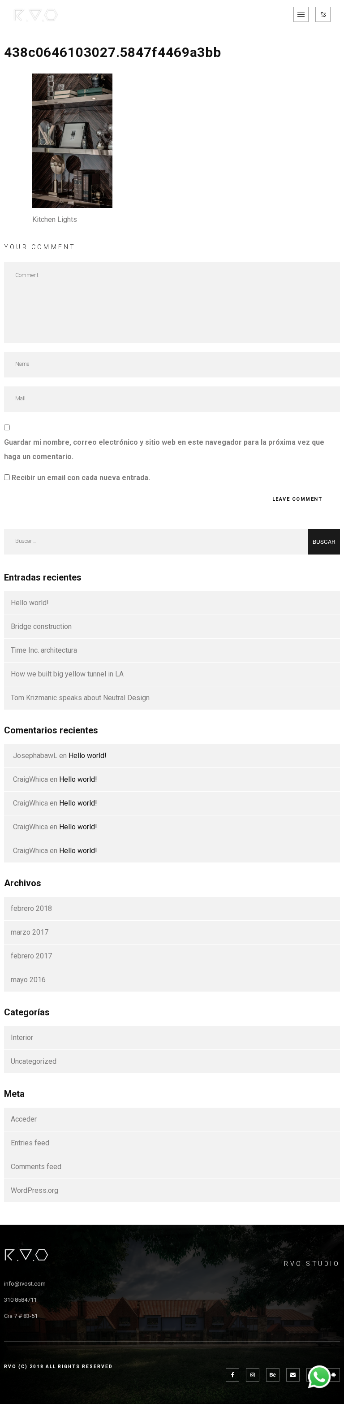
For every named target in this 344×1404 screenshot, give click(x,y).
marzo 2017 (29, 932)
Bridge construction (41, 626)
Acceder (24, 1119)
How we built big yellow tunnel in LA (67, 674)
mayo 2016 (28, 979)
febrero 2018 (31, 908)
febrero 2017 (31, 956)
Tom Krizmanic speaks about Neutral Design (80, 697)
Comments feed (36, 1166)
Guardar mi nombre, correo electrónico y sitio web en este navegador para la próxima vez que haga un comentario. (164, 449)
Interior (22, 1037)
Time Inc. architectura (44, 650)
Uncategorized (33, 1061)
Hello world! (30, 602)
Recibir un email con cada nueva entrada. (81, 477)
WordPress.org (34, 1190)
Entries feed (30, 1143)
